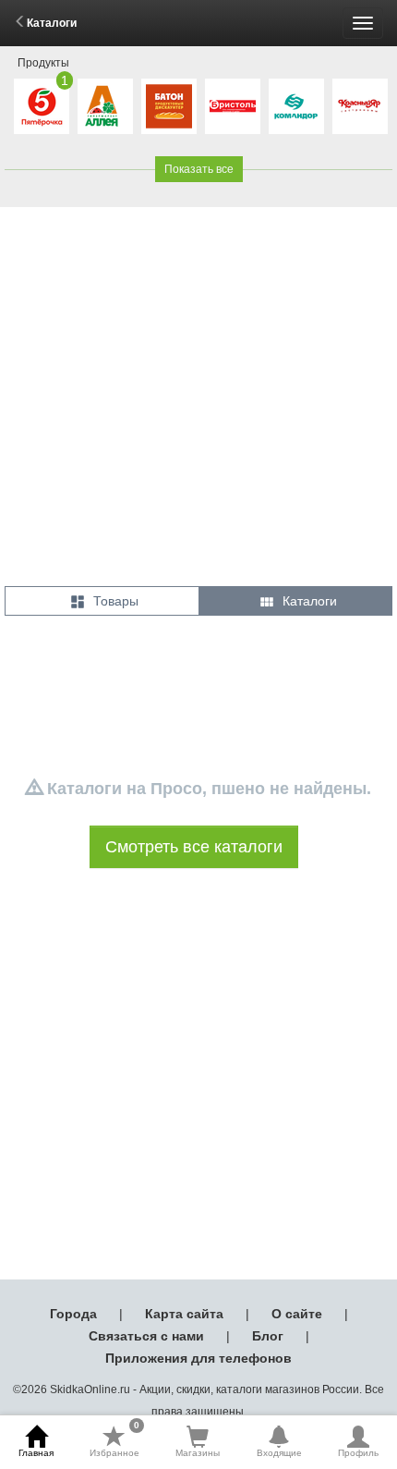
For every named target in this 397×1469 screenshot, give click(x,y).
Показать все (199, 169)
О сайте (296, 1313)
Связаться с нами (146, 1335)
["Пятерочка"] (41, 106)
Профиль (358, 1453)
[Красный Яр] (360, 106)
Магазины (197, 1453)
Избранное (114, 1441)
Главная (36, 1453)
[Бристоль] (232, 106)
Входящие (279, 1453)
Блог (267, 1335)
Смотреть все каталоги (194, 847)
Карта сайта (184, 1313)
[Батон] (169, 106)
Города (73, 1313)
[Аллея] (105, 106)
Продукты (43, 62)
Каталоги (52, 23)
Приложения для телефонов (198, 1358)
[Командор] (296, 106)
